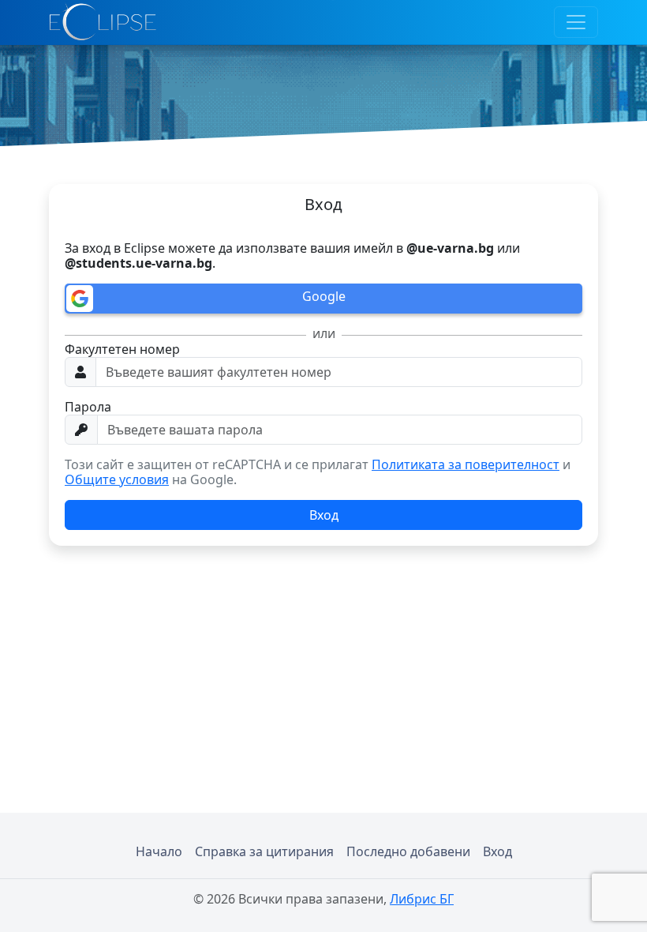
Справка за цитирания (264, 851)
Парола (88, 407)
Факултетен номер (122, 349)
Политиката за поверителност (465, 464)
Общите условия (117, 479)
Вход (497, 851)
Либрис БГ (422, 899)
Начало (159, 851)
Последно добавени (408, 851)
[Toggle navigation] (576, 22)
